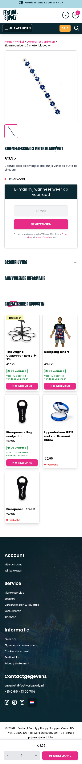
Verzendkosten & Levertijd (22, 605)
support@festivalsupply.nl (24, 685)
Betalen (10, 599)
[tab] (41, 263)
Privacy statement (17, 663)
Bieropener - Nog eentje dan (19, 434)
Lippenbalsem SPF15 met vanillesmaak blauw (58, 436)
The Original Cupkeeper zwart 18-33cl (21, 355)
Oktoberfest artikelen (41, 42)
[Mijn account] (65, 15)
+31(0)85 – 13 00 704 (20, 691)
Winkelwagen (13, 570)
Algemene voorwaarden (21, 645)
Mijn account (13, 564)
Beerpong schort (56, 352)
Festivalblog (12, 657)
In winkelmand (22, 386)
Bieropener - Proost (20, 509)
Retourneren (13, 611)
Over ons (11, 639)
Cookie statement (17, 651)
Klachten (10, 617)
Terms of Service (43, 237)
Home (9, 42)
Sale (65, 28)
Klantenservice (14, 593)
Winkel (19, 42)
